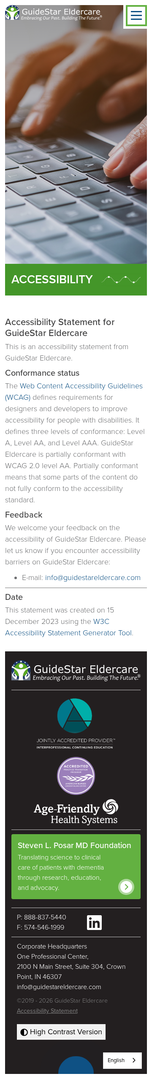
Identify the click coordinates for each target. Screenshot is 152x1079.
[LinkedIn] (94, 922)
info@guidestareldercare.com (93, 577)
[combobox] (122, 1060)
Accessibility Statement (47, 1010)
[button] (136, 15)
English (116, 1060)
